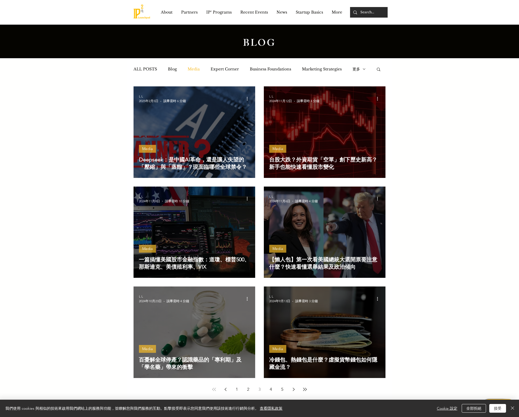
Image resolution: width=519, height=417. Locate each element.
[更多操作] (249, 98)
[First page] (214, 389)
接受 (497, 408)
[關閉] (512, 408)
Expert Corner (225, 69)
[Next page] (293, 389)
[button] (167, 12)
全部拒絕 (473, 408)
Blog (172, 69)
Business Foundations (270, 69)
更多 (356, 69)
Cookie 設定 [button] (447, 408)
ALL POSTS (145, 69)
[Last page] (305, 389)
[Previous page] (225, 389)
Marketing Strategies (322, 69)
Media (194, 69)
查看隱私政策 (271, 408)
